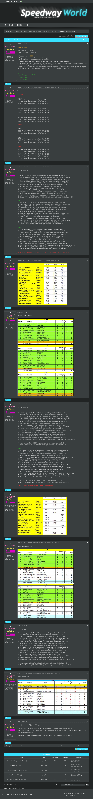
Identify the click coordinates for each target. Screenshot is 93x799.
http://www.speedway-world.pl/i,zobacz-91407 (45, 238)
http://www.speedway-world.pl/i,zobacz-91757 (47, 216)
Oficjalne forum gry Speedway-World (14, 31)
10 (54, 761)
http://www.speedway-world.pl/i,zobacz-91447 (53, 241)
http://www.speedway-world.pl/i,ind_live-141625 (35, 110)
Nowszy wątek (19, 746)
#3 (87, 167)
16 (54, 779)
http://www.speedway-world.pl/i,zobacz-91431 (53, 192)
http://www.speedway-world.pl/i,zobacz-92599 (51, 202)
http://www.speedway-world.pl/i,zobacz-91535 (49, 224)
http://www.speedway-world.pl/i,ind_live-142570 (35, 133)
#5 (87, 312)
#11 (87, 721)
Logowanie (8, 1)
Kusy (78, 761)
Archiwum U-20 (53, 31)
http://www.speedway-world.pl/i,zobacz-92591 (52, 231)
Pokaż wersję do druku (11, 784)
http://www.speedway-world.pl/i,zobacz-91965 (53, 176)
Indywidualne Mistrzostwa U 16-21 (37, 31)
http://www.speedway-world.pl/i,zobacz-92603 (55, 208)
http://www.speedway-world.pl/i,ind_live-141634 (35, 121)
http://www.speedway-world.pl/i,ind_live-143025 (35, 153)
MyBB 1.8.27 (86, 793)
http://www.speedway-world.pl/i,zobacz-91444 (61, 245)
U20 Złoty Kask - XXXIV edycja (14, 775)
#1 (87, 43)
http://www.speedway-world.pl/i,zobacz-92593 (61, 240)
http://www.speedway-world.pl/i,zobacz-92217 (57, 220)
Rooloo (73, 795)
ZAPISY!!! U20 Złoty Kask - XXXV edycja (17, 770)
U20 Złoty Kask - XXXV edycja (14, 765)
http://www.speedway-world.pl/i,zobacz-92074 (57, 204)
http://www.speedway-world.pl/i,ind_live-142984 (35, 150)
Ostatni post (73, 761)
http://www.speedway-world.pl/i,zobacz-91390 (51, 218)
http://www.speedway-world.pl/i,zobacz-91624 (56, 243)
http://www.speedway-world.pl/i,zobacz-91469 (55, 213)
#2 (87, 87)
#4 (87, 260)
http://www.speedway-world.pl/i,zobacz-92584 (51, 179)
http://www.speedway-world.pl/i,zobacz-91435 (49, 222)
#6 (87, 404)
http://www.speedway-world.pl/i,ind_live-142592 (35, 141)
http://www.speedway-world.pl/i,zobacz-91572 (57, 247)
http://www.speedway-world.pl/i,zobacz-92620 (52, 209)
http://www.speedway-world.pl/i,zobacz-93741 (50, 211)
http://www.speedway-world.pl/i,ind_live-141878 (35, 119)
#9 (87, 625)
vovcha (78, 780)
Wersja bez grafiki (26, 794)
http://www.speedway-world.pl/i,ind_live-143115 (35, 158)
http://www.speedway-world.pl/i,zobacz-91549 (54, 184)
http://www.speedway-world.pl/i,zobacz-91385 (49, 188)
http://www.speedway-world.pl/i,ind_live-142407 (35, 132)
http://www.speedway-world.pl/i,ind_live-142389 (35, 139)
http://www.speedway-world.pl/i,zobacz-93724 (52, 236)
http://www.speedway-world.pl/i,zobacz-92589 (54, 183)
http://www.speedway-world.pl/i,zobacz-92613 (52, 234)
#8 (87, 542)
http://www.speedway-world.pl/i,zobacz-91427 (51, 193)
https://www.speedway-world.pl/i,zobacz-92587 (54, 232)
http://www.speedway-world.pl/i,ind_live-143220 (35, 155)
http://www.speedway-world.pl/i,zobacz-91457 (50, 215)
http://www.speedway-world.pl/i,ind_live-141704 (35, 112)
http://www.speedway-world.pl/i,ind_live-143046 (35, 151)
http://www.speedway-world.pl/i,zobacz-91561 (59, 197)
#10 (87, 673)
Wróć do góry (15, 794)
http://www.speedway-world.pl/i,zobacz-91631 (51, 190)
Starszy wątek (10, 746)
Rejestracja (17, 1)
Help (28, 25)
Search (11, 25)
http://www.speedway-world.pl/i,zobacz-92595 (49, 229)
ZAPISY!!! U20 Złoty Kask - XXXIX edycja (17, 779)
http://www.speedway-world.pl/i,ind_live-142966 (35, 157)
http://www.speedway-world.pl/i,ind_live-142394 (35, 142)
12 (54, 770)
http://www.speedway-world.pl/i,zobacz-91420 (56, 177)
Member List (21, 25)
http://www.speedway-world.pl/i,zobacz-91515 (53, 195)
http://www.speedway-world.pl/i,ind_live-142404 (35, 130)
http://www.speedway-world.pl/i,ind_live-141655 (35, 118)
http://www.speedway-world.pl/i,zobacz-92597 (55, 181)
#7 (87, 494)
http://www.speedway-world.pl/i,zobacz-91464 (47, 186)
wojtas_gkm (57, 87)
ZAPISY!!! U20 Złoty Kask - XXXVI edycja (17, 761)
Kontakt (7, 794)
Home (5, 25)
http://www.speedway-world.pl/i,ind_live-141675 (35, 109)
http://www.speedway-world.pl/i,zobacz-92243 (55, 249)
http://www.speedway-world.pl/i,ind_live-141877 (35, 103)
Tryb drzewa (85, 39)
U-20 (47, 31)
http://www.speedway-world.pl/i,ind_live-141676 (35, 100)
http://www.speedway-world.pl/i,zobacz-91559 (46, 206)
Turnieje (26, 31)
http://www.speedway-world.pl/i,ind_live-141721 (35, 102)
